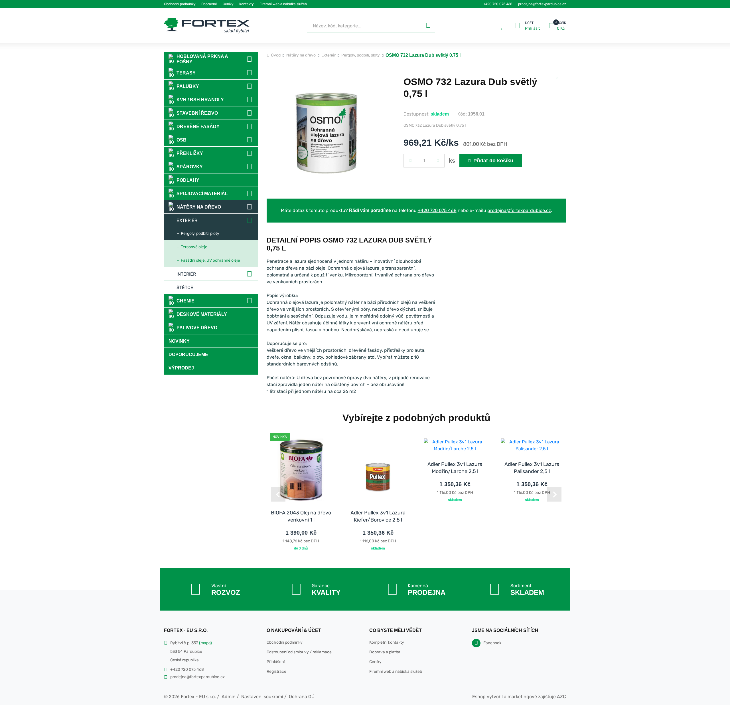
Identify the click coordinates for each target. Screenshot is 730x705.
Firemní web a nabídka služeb (283, 4)
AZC (561, 696)
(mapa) (205, 643)
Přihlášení (276, 661)
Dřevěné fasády (198, 126)
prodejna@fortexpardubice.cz (542, 4)
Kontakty (246, 4)
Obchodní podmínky (180, 4)
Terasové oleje (194, 247)
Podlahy (188, 180)
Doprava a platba (384, 652)
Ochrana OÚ (302, 696)
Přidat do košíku (493, 160)
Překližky (190, 153)
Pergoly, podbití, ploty (200, 233)
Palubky (188, 86)
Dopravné (209, 4)
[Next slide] (554, 494)
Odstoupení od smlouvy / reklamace (299, 652)
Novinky (179, 341)
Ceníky (228, 4)
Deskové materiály (202, 314)
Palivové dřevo (197, 327)
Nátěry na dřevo (199, 207)
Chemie (185, 300)
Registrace (276, 671)
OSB (181, 140)
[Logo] (207, 25)
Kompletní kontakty (386, 642)
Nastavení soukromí (262, 696)
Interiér (186, 274)
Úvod (276, 55)
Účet (529, 23)
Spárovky (190, 166)
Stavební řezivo (197, 113)
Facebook (492, 643)
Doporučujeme (188, 354)
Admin (229, 696)
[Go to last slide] (278, 494)
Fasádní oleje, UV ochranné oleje (210, 260)
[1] (428, 26)
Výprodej (181, 367)
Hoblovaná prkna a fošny (202, 59)
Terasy (186, 72)
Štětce (185, 287)
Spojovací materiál (202, 193)
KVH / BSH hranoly (200, 99)
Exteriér (187, 220)
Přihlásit (532, 28)
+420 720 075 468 (497, 4)
